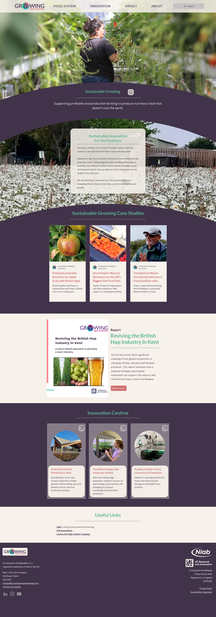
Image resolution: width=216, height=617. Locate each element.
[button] (131, 6)
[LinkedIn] (5, 594)
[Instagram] (12, 594)
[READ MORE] (81, 428)
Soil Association (64, 530)
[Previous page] (95, 306)
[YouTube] (19, 594)
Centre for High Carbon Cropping (73, 534)
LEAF (59, 527)
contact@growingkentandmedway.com (20, 583)
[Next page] (121, 306)
